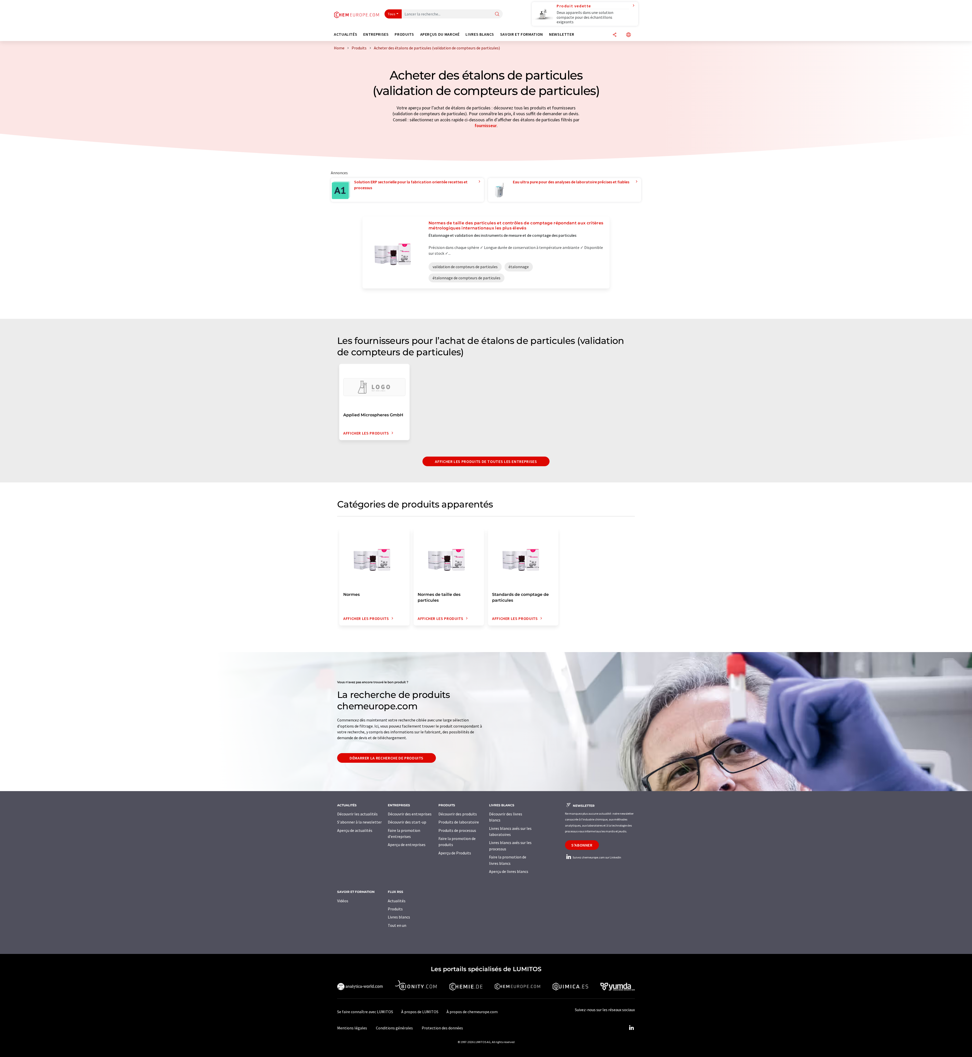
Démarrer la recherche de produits (386, 757)
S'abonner (582, 845)
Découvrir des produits (457, 813)
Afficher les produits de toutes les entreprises (486, 461)
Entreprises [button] (376, 34)
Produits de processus (457, 830)
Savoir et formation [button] (521, 34)
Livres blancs (399, 916)
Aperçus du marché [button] (440, 34)
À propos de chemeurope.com (472, 1011)
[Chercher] (497, 14)
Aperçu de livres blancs (508, 871)
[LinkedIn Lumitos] (631, 1027)
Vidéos (342, 900)
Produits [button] (404, 34)
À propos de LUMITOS (419, 1011)
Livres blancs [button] (479, 34)
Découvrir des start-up (407, 822)
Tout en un (397, 925)
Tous (391, 14)
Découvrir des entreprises (410, 813)
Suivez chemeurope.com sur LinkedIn (596, 857)
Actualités (397, 900)
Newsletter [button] (561, 34)
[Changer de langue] (628, 35)
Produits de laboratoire (458, 822)
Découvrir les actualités (357, 813)
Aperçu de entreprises (407, 844)
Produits (395, 908)
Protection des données (442, 1027)
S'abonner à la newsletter (359, 822)
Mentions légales (352, 1027)
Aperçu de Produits (454, 852)
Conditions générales (394, 1027)
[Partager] (614, 35)
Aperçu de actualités (354, 830)
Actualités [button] (345, 34)
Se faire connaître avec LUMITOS (365, 1011)
